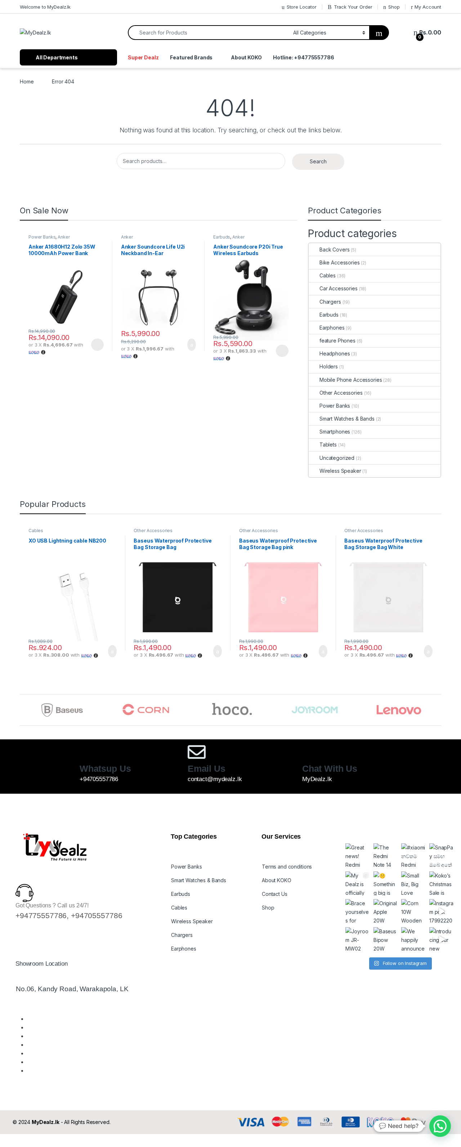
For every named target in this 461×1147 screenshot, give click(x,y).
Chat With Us (329, 769)
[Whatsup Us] (89, 752)
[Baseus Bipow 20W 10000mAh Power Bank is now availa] (385, 939)
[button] (440, 1126)
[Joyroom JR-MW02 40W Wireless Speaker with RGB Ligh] (357, 939)
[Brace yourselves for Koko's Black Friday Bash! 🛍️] (357, 911)
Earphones (332, 328)
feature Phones (337, 340)
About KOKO (246, 57)
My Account (428, 7)
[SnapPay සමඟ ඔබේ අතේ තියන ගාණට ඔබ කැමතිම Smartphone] (441, 855)
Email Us (206, 769)
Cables (327, 275)
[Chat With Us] (311, 752)
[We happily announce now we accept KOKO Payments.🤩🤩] (413, 939)
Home (26, 81)
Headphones (334, 353)
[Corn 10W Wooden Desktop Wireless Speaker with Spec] (413, 911)
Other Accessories (341, 393)
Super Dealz (143, 57)
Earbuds (221, 237)
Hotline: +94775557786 (303, 57)
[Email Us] (197, 752)
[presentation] (439, 710)
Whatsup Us (105, 769)
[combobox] (208, 32)
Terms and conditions (287, 866)
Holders (328, 366)
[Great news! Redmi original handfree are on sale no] (357, 855)
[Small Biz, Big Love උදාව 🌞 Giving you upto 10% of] (413, 883)
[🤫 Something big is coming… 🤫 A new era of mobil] (385, 883)
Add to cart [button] (191, 345)
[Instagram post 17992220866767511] (441, 911)
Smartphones (334, 432)
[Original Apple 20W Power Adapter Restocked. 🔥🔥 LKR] (385, 911)
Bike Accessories (339, 262)
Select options (95, 345)
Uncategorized (336, 458)
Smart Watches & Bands (347, 419)
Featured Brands (191, 57)
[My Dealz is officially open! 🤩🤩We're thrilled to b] (357, 883)
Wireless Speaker (340, 471)
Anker (64, 237)
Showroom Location (41, 963)
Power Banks (41, 237)
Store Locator (302, 7)
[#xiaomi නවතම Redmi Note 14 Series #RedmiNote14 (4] (413, 855)
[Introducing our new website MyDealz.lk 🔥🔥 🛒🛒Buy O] (441, 939)
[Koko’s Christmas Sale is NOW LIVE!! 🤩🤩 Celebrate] (441, 883)
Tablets (328, 444)
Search (318, 161)
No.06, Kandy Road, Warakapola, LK (72, 989)
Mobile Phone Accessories (350, 380)
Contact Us (274, 894)
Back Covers (334, 249)
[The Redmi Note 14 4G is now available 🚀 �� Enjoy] (385, 855)
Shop (393, 7)
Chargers (330, 302)
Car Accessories (338, 288)
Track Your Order (353, 7)
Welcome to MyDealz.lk (45, 7)
